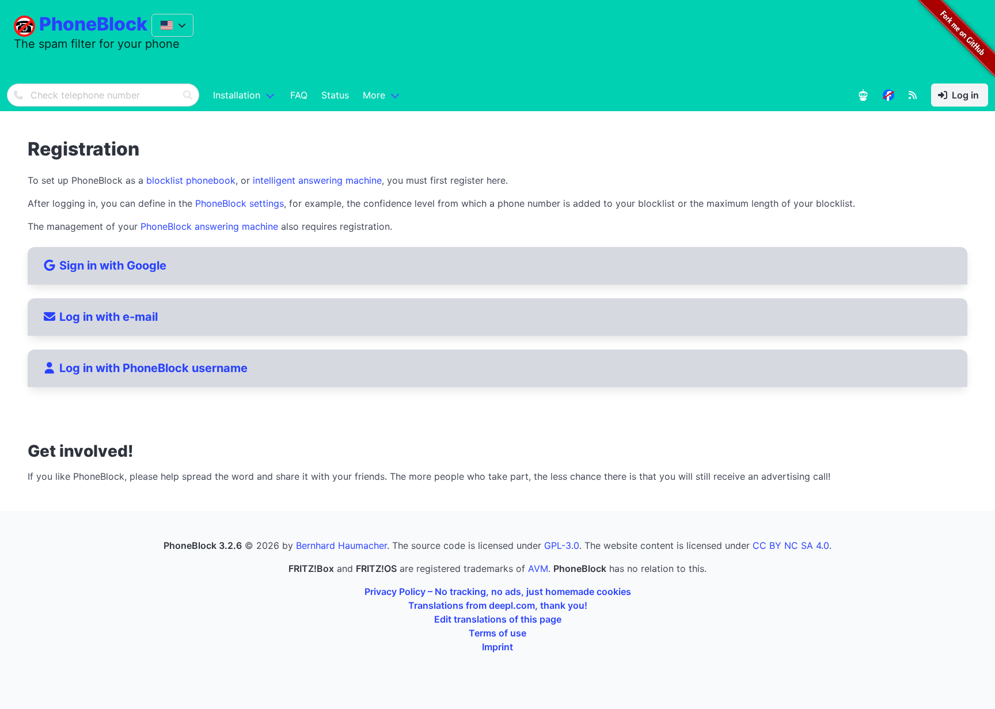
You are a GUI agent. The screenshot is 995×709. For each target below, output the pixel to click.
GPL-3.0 (561, 545)
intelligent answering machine (317, 180)
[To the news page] (888, 95)
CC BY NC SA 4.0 (791, 545)
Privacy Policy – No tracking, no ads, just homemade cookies (497, 591)
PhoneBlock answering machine (209, 226)
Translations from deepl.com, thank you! (497, 605)
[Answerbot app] (863, 95)
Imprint (497, 647)
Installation (236, 95)
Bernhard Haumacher (341, 545)
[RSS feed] (912, 95)
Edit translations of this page (497, 619)
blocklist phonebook (191, 180)
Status (335, 95)
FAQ (298, 95)
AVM (538, 568)
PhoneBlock (93, 24)
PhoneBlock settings (239, 203)
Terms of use (497, 633)
